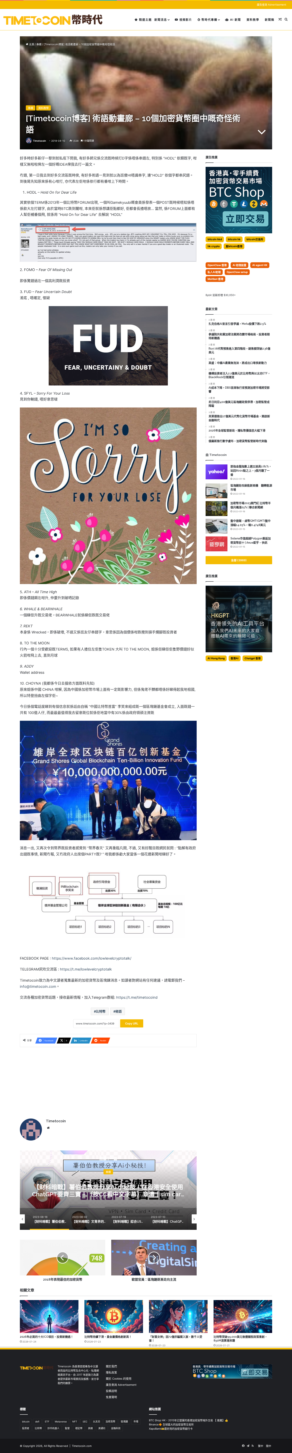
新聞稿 (269, 19)
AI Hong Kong (216, 658)
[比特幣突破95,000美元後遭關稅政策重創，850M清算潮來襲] (243, 1316)
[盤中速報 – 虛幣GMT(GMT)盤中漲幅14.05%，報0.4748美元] (216, 526)
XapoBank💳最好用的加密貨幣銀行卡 (171, 1428)
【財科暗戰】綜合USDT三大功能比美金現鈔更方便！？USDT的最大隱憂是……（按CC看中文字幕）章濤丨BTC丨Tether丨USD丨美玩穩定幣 (108, 1194)
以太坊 (96, 1421)
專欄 (39, 44)
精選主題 (145, 19)
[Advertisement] (108, 1081)
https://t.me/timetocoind (137, 997)
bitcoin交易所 (255, 239)
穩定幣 (78, 1428)
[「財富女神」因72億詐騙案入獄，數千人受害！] (178, 1316)
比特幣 (100, 1011)
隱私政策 (111, 1372)
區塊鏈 (124, 1421)
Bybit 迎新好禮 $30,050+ (221, 295)
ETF (47, 1421)
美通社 (101, 1428)
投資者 (25, 1428)
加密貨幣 (110, 1421)
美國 (90, 1428)
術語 (118, 1011)
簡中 (268, 1445)
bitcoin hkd (215, 239)
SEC (85, 1421)
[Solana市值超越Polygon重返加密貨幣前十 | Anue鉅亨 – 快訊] (216, 543)
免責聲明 (111, 1397)
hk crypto (214, 246)
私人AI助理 (214, 272)
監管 (67, 1428)
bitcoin (26, 1421)
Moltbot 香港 (215, 279)
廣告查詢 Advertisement (272, 4)
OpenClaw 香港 (217, 265)
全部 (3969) (239, 560)
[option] (108, 1190)
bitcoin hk (234, 239)
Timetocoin (39, 140)
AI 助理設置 (239, 265)
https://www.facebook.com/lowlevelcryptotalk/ (91, 958)
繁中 (260, 1445)
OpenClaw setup (237, 272)
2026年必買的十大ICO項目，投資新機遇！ (46, 1336)
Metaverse (61, 1421)
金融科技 (116, 1428)
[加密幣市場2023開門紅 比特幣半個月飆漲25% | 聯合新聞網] (216, 508)
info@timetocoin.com (38, 986)
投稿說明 (111, 1390)
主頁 (31, 44)
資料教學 (253, 19)
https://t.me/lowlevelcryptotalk (86, 969)
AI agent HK (259, 265)
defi (37, 1421)
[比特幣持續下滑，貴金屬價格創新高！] (113, 1316)
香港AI (235, 658)
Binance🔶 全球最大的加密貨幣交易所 (171, 1424)
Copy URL (131, 1023)
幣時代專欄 (208, 19)
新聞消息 (160, 19)
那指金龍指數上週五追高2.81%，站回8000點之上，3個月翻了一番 (251, 470)
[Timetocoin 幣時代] (53, 19)
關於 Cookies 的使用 (118, 1378)
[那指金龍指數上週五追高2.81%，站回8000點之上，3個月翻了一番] (216, 471)
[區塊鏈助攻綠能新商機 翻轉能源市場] (216, 490)
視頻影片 (185, 19)
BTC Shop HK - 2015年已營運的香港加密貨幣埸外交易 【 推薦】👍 (188, 1420)
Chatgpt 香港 (253, 658)
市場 (135, 1421)
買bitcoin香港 (234, 246)
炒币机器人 (53, 1428)
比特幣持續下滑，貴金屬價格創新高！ (108, 1336)
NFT (74, 1421)
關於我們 (111, 1366)
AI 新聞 (235, 19)
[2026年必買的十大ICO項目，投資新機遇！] (49, 1316)
